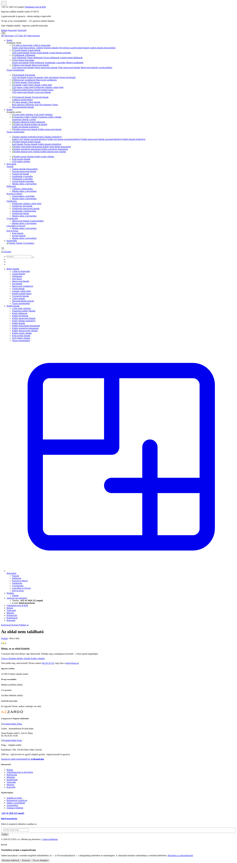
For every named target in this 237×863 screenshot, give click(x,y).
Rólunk (4, 30)
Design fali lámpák (67, 77)
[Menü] (2, 249)
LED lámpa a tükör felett (23, 87)
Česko (18, 35)
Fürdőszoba (12, 201)
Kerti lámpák (17, 144)
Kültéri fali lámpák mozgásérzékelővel (64, 139)
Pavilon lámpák (30, 144)
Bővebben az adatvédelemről (180, 855)
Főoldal (4, 638)
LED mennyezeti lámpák (23, 67)
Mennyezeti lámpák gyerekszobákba (96, 67)
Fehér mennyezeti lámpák (69, 67)
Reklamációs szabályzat (17, 800)
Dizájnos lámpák (51, 48)
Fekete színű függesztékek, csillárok (27, 48)
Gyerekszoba (12, 218)
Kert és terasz (12, 231)
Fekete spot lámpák (20, 62)
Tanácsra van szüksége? (17, 598)
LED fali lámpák (19, 77)
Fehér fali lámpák (51, 77)
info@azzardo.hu (9, 818)
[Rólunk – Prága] (11, 740)
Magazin (10, 784)
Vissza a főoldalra (9, 658)
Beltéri (9, 40)
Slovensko (7, 35)
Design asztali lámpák (39, 53)
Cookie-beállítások (50, 839)
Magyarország (32, 35)
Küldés (5, 834)
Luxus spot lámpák (42, 92)
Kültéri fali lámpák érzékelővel (25, 127)
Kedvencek (6, 625)
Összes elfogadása (40, 860)
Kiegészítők (12, 240)
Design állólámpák (51, 57)
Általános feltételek (15, 808)
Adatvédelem (12, 805)
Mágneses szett (32, 104)
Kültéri (10, 109)
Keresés (15, 625)
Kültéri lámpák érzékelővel (133, 139)
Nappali (10, 166)
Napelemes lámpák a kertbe (24, 119)
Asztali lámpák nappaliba (60, 53)
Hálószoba (11, 186)
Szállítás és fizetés (14, 798)
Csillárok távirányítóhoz (22, 100)
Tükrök (25, 243)
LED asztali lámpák (20, 53)
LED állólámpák (19, 57)
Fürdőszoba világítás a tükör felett (48, 87)
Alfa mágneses (45, 104)
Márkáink (11, 777)
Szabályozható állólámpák (71, 57)
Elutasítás (26, 860)
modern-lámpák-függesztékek (102, 48)
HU (3, 33)
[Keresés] (33, 257)
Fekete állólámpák (35, 57)
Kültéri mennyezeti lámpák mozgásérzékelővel (101, 139)
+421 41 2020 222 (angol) (12, 813)
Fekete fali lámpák (35, 77)
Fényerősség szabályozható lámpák (74, 48)
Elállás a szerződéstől (16, 803)
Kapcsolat (12, 30)
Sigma (55, 104)
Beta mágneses (18, 104)
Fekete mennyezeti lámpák (45, 67)
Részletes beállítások (10, 860)
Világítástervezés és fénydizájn (20, 772)
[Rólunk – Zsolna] (11, 724)
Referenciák (12, 775)
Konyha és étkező (14, 193)
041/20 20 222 (48, 663)
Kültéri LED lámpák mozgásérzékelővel (29, 139)
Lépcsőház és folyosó (16, 226)
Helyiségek (11, 164)
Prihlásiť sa (24, 625)
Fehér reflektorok (36, 62)
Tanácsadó (21, 30)
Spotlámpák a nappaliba (55, 62)
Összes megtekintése (21, 303)
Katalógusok (12, 779)
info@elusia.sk (72, 663)
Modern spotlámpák (74, 62)
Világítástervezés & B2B (35, 7)
